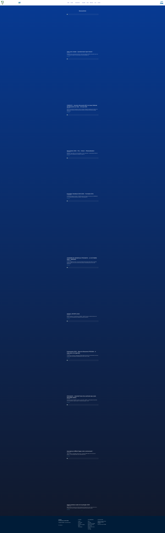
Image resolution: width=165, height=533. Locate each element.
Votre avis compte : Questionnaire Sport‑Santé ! (80, 51)
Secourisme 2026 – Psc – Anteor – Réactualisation (80, 151)
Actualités (83, 2)
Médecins (91, 2)
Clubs (88, 2)
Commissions (77, 2)
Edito (68, 2)
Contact (99, 2)
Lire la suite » (68, 56)
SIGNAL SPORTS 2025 (73, 314)
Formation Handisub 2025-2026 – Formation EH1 (80, 193)
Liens (95, 2)
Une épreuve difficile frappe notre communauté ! (80, 451)
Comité (72, 2)
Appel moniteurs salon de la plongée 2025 (78, 504)
